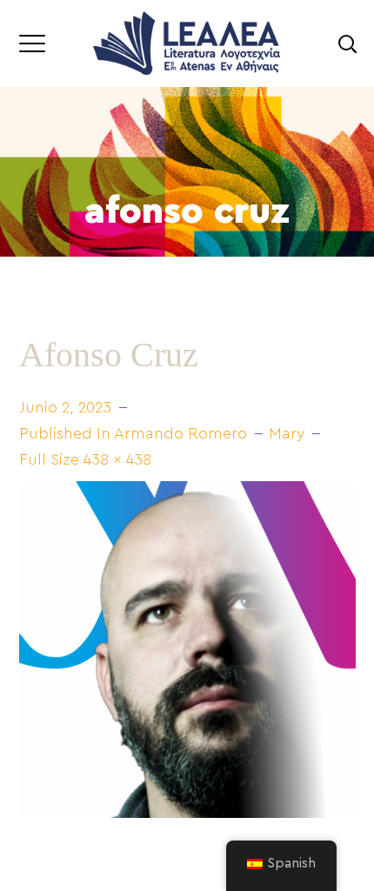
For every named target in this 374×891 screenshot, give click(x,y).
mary (286, 433)
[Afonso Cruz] (187, 491)
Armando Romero (180, 433)
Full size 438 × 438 (85, 459)
